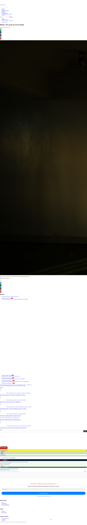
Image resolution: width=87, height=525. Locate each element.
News (3, 502)
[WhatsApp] (43, 31)
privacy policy (45, 496)
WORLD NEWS (5, 13)
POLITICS (4, 12)
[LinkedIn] (43, 36)
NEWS (3, 9)
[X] (43, 32)
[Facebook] (43, 29)
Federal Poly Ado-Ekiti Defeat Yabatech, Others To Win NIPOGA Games (12, 385)
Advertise (3, 520)
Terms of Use (4, 511)
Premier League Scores (5, 505)
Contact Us (4, 519)
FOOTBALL (3, 451)
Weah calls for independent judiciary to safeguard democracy (16, 413)
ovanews (1, 27)
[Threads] (43, 35)
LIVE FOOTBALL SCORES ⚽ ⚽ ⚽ (8, 457)
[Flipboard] (43, 38)
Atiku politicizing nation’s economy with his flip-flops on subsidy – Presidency (19, 406)
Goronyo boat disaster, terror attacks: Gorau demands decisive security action (18, 425)
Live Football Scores (5, 504)
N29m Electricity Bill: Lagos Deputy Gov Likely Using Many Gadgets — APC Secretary (16, 384)
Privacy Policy (4, 512)
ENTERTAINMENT (5, 10)
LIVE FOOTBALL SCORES (7, 14)
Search (1, 429)
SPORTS (3, 11)
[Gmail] (43, 37)
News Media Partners (5, 518)
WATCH (3, 15)
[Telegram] (43, 33)
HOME (3, 8)
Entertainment (4, 503)
